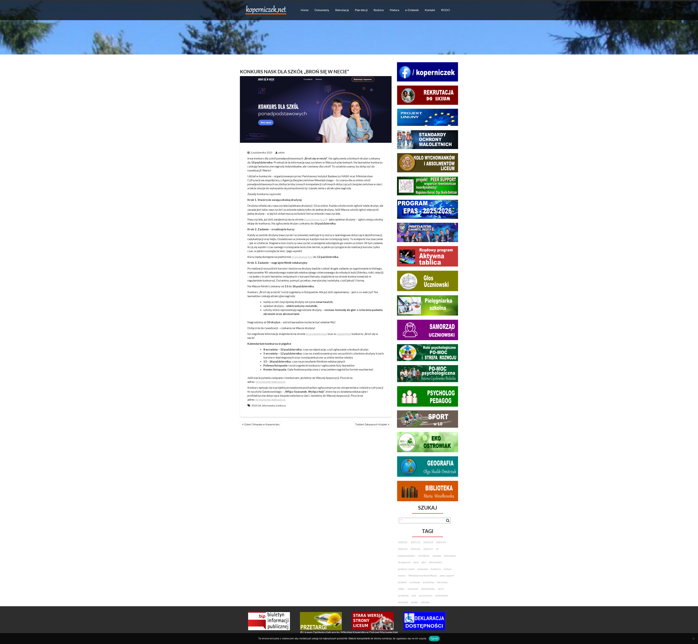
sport (441, 588)
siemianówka (428, 588)
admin (281, 152)
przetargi (415, 582)
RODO (445, 10)
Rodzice (379, 10)
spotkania (403, 595)
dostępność (404, 562)
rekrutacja (442, 582)
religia (401, 588)
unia (414, 595)
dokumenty (450, 555)
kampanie (423, 569)
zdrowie (425, 602)
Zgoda (434, 638)
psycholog (428, 582)
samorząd (412, 588)
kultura (447, 569)
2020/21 (403, 542)
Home (304, 10)
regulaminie (343, 333)
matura (402, 575)
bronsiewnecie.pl (314, 219)
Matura (394, 10)
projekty (402, 582)
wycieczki (403, 602)
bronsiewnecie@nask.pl (270, 381)
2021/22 (415, 542)
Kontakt (430, 10)
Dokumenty (321, 10)
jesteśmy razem (406, 569)
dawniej (437, 555)
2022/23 (428, 542)
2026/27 (428, 549)
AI (437, 549)
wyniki (414, 602)
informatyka (268, 405)
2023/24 (441, 542)
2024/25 (403, 549)
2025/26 (256, 405)
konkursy (281, 405)
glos (424, 562)
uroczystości (425, 595)
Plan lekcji (361, 10)
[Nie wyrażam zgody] (693, 638)
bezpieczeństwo (406, 555)
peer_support (447, 575)
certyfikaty (424, 555)
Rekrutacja (342, 10)
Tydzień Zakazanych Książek (371, 424)
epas (416, 562)
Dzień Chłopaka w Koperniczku (262, 424)
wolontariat (441, 595)
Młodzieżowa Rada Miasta (423, 575)
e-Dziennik (412, 10)
